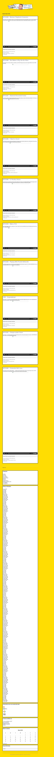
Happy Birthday (7, 53)
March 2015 (5, 619)
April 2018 (4, 584)
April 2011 (4, 664)
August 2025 (5, 500)
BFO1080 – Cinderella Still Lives (12, 368)
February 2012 (5, 654)
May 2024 (4, 514)
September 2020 (5, 556)
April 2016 (4, 607)
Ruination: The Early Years (7, 481)
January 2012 (5, 655)
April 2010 (4, 675)
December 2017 (5, 588)
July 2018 (4, 581)
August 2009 (5, 683)
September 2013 (5, 636)
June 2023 (4, 525)
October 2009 (5, 681)
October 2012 (5, 647)
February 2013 (5, 643)
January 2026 (5, 495)
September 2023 (5, 522)
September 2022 (5, 533)
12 (10, 737)
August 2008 (5, 694)
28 (20, 741)
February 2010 (5, 677)
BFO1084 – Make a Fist (10, 224)
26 (10, 741)
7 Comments (5, 173)
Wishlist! (4, 725)
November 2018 (5, 577)
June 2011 (4, 662)
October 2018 (5, 578)
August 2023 (5, 523)
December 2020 (5, 553)
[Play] (4, 46)
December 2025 (5, 496)
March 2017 (5, 596)
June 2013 (4, 639)
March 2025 (5, 505)
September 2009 (5, 682)
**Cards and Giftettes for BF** (7, 721)
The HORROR (5, 482)
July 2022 (4, 535)
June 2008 (4, 696)
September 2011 (5, 659)
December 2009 (5, 679)
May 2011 (4, 663)
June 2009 (4, 685)
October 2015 (5, 612)
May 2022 (4, 537)
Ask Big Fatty (7, 290)
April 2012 (4, 652)
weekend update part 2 (13, 172)
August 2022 (5, 534)
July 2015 (4, 615)
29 (25, 741)
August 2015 (5, 614)
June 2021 (4, 548)
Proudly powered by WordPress (15, 754)
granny (9, 172)
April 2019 (4, 572)
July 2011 (4, 661)
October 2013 (5, 635)
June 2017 (4, 593)
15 (25, 737)
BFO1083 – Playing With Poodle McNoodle (16, 262)
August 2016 (5, 603)
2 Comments (5, 54)
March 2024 (5, 516)
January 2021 (5, 552)
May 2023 (4, 526)
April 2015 (4, 618)
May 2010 (4, 674)
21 (20, 739)
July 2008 (4, 695)
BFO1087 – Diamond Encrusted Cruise (14, 95)
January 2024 (5, 518)
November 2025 (5, 497)
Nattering (6, 361)
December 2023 (5, 519)
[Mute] (33, 46)
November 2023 (5, 520)
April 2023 (4, 527)
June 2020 (4, 559)
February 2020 (5, 563)
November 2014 (5, 623)
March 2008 (5, 699)
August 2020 (5, 557)
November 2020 (5, 554)
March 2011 (5, 665)
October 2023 (5, 521)
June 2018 (4, 582)
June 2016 (4, 605)
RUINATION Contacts (6, 723)
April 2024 (4, 515)
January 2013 (5, 644)
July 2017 (4, 592)
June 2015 (4, 616)
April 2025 (4, 504)
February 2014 (5, 631)
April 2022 (4, 538)
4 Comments (5, 461)
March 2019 (5, 573)
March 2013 (5, 642)
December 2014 (5, 622)
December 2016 (5, 599)
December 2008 (5, 690)
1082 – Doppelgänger (9, 297)
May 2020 (4, 560)
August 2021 (5, 546)
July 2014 (4, 627)
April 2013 (4, 641)
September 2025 (5, 499)
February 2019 (5, 574)
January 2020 (5, 564)
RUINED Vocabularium (6, 724)
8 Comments (5, 255)
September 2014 (5, 625)
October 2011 (5, 658)
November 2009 (5, 680)
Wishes (14, 460)
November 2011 (5, 657)
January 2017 (5, 598)
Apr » (6, 743)
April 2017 (4, 595)
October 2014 (5, 624)
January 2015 (5, 621)
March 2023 (5, 528)
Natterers (4, 478)
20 (15, 739)
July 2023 (4, 524)
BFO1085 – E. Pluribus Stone (11, 179)
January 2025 (5, 507)
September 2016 (5, 602)
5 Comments (5, 89)
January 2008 (5, 701)
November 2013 (5, 634)
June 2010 (4, 673)
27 (15, 741)
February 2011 (5, 666)
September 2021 (5, 545)
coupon (6, 172)
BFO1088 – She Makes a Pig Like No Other (15, 60)
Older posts (4, 467)
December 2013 (5, 633)
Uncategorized (5, 483)
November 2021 (5, 543)
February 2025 (5, 506)
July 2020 (4, 558)
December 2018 (5, 576)
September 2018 (5, 579)
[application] (20, 47)
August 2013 (5, 637)
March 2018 (5, 585)
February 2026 (5, 494)
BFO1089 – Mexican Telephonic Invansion (15, 17)
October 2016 (5, 601)
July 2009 (4, 684)
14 (20, 737)
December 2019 (5, 565)
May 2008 (4, 697)
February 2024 (5, 517)
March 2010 (5, 676)
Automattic (28, 754)
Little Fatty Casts (5, 477)
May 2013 (4, 640)
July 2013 (4, 638)
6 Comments (5, 291)
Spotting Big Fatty (13, 290)
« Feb (4, 743)
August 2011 (5, 660)
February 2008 (5, 700)
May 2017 (4, 594)
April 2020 (4, 561)
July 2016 (4, 604)
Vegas (6, 88)
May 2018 (4, 583)
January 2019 (5, 575)
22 (25, 739)
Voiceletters (12, 53)
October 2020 (5, 555)
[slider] (35, 47)
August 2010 (5, 671)
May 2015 (4, 617)
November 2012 (5, 646)
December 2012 (5, 645)
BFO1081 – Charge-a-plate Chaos (13, 332)
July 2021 (4, 547)
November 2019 (5, 566)
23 (30, 739)
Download (13, 49)
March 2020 (5, 562)
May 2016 (4, 606)
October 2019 (5, 567)
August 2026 (5, 489)
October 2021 (5, 544)
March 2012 (5, 653)
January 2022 (5, 541)
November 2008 (5, 691)
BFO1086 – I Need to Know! (11, 139)
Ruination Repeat (5, 480)
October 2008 (5, 692)
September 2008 (5, 693)
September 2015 (5, 613)
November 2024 (5, 509)
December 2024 (5, 508)
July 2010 (4, 672)
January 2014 (5, 632)
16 (30, 737)
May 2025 (4, 503)
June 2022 (4, 536)
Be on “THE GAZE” (6, 722)
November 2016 (5, 600)
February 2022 (5, 540)
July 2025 (4, 501)
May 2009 (4, 686)
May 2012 (4, 651)
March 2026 (5, 493)
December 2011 (5, 656)
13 (15, 737)
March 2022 (5, 539)
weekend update (10, 460)
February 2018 (5, 586)
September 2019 (5, 568)
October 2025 (5, 498)
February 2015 (5, 620)
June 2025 (4, 502)
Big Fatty (13, 51)
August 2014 (5, 626)
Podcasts (7, 52)
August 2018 (5, 580)
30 (30, 741)
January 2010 (5, 678)
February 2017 (5, 597)
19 (10, 739)
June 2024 (4, 513)
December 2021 (5, 542)
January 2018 (5, 587)
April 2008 (4, 698)
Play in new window (8, 49)
